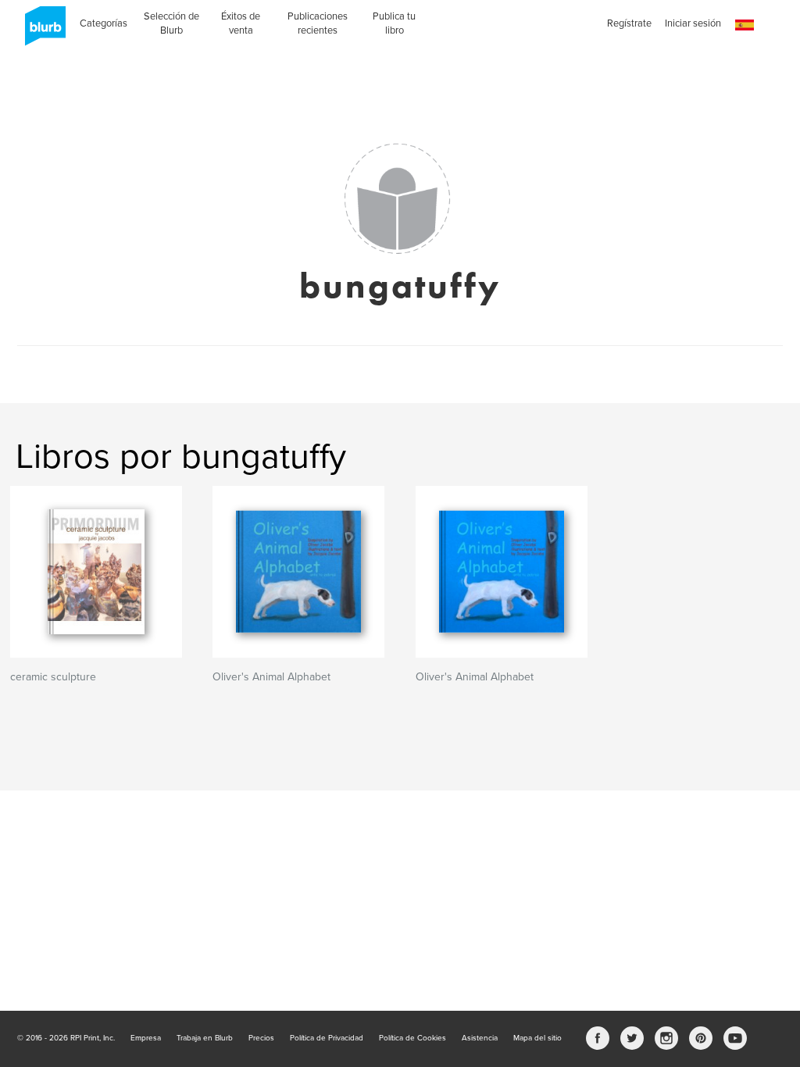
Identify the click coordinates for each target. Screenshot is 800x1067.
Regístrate (629, 23)
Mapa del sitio (537, 1038)
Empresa (145, 1038)
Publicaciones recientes (318, 23)
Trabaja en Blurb (205, 1038)
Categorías (103, 23)
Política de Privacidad (326, 1038)
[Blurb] (40, 31)
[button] (744, 25)
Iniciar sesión (693, 23)
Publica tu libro (394, 23)
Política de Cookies (412, 1038)
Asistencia (480, 1038)
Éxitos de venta (240, 23)
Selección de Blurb (171, 23)
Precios (261, 1038)
